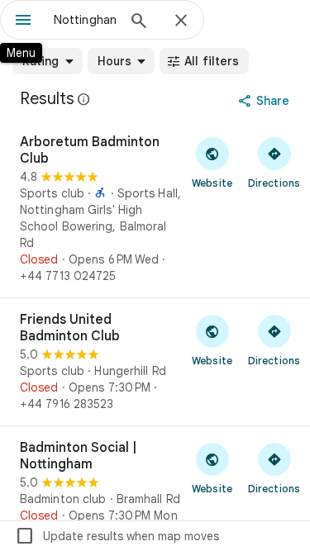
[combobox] (85, 20)
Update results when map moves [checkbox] (117, 536)
